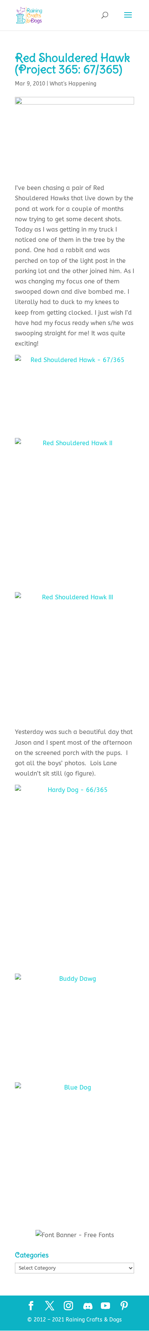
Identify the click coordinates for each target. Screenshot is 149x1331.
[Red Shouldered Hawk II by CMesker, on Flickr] (74, 508)
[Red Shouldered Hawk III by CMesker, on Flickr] (74, 656)
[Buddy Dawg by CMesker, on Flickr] (74, 1022)
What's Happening (73, 83)
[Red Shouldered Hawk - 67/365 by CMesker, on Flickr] (74, 390)
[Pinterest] (124, 1306)
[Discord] (88, 1306)
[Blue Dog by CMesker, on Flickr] (74, 1140)
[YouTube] (105, 1306)
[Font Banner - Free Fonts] (75, 1235)
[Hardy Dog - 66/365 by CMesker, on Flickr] (74, 873)
